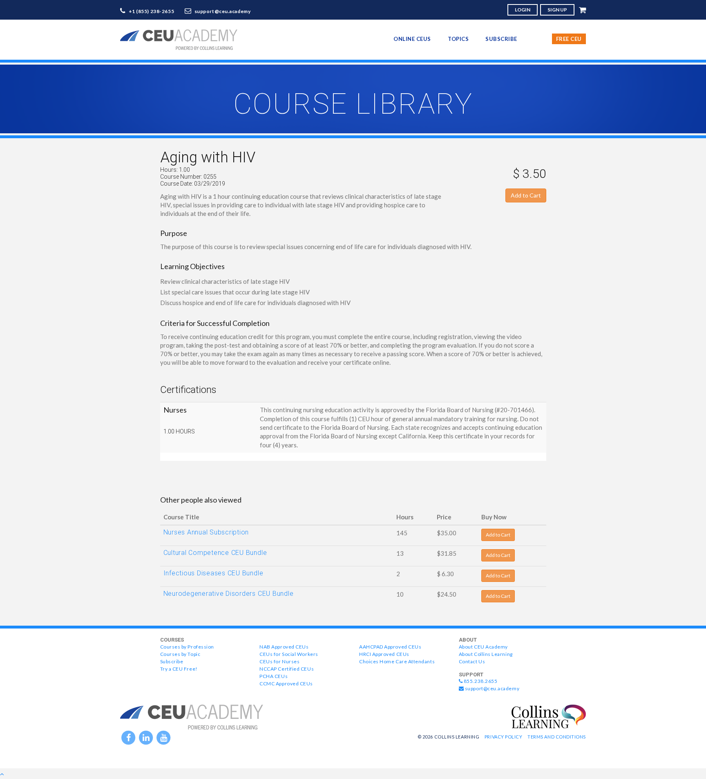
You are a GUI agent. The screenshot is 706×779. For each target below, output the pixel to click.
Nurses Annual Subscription (206, 532)
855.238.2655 (479, 681)
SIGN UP (557, 10)
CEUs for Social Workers (288, 654)
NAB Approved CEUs (283, 647)
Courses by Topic (180, 654)
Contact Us (472, 661)
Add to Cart (526, 195)
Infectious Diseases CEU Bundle (213, 573)
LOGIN (522, 10)
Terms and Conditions (556, 736)
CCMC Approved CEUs (286, 683)
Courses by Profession (187, 647)
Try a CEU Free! (179, 669)
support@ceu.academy (222, 11)
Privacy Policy (504, 736)
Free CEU (569, 39)
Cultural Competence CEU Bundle (215, 553)
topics (458, 39)
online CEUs (412, 39)
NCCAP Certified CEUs (286, 669)
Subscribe (501, 39)
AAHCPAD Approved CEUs (390, 647)
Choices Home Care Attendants (397, 661)
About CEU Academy (483, 647)
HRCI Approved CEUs (384, 654)
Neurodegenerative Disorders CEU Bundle (228, 593)
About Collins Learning (486, 654)
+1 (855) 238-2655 (151, 11)
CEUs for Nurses (279, 661)
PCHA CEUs (273, 676)
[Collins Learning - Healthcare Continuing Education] (549, 715)
